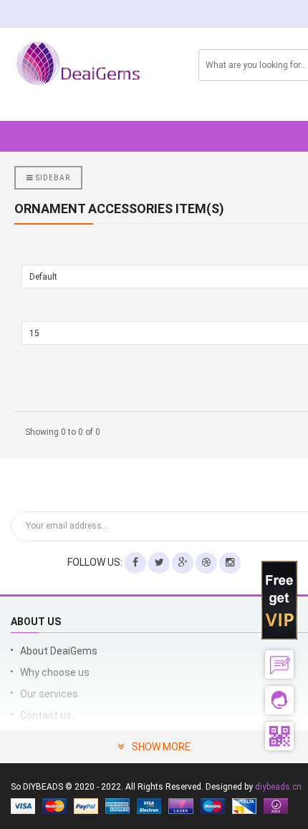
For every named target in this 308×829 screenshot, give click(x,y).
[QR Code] (279, 736)
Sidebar (52, 178)
